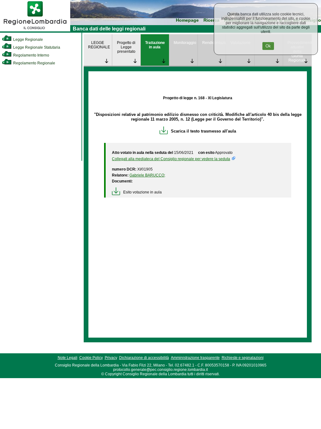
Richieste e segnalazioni (243, 358)
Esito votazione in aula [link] (142, 192)
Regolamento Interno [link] (30, 55)
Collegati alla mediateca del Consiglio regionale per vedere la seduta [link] (171, 159)
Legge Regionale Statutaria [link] (36, 47)
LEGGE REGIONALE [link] (99, 45)
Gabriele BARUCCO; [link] (147, 175)
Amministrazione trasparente (195, 358)
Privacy (111, 358)
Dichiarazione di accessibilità (144, 358)
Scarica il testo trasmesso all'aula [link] (203, 131)
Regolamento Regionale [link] (33, 63)
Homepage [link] (187, 20)
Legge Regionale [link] (27, 39)
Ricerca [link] (211, 20)
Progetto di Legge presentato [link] (126, 47)
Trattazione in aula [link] (155, 45)
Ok (268, 46)
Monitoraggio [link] (185, 43)
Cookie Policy (91, 358)
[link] (35, 30)
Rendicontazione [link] (214, 43)
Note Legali (67, 358)
